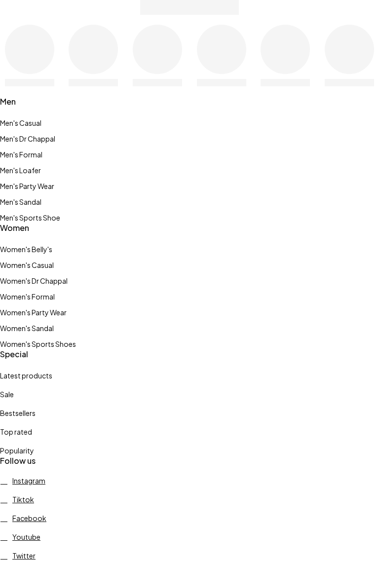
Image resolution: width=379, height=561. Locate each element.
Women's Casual (27, 265)
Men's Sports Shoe (30, 217)
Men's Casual (20, 122)
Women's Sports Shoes (38, 343)
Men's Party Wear (27, 186)
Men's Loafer (20, 170)
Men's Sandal (20, 201)
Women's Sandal (27, 328)
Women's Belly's (26, 249)
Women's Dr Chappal (34, 280)
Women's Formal (27, 296)
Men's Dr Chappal (27, 138)
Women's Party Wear (33, 312)
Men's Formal (21, 154)
